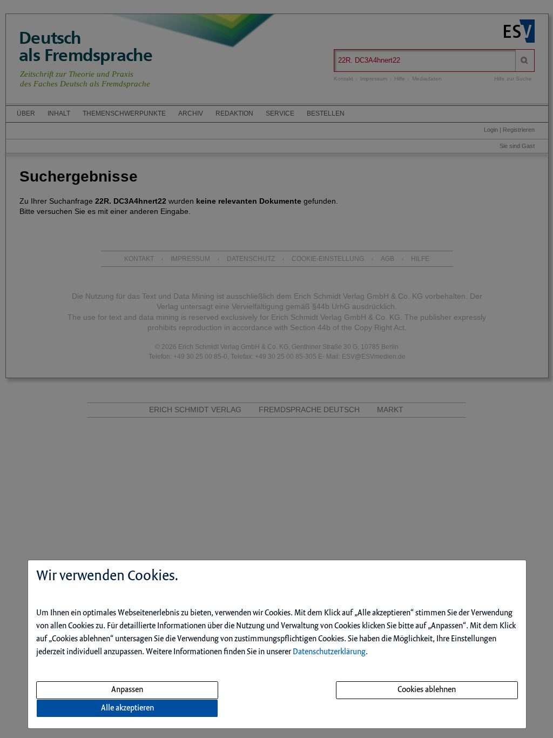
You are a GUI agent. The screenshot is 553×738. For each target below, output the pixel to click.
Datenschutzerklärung (329, 652)
